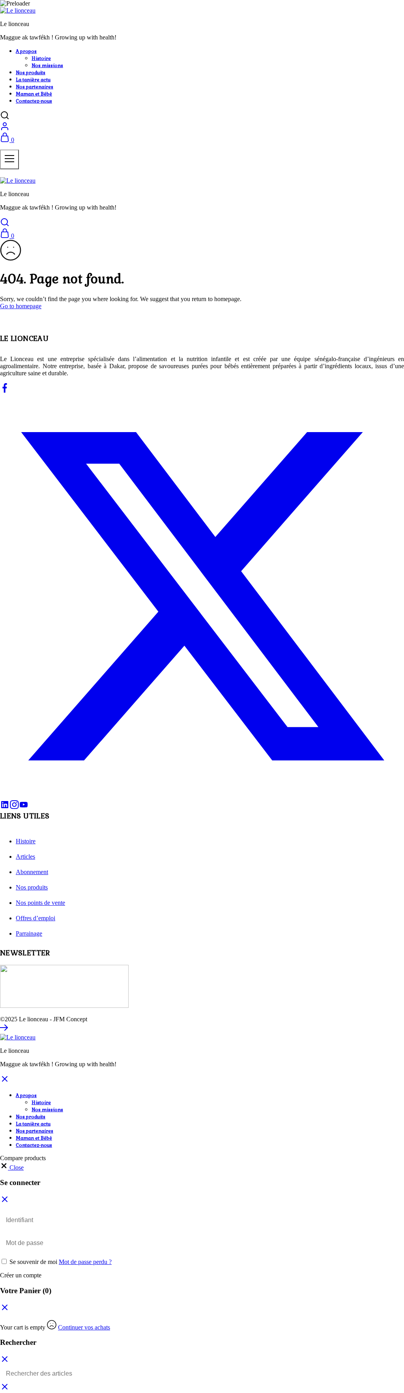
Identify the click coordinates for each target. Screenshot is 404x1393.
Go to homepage (20, 306)
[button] (12, 1167)
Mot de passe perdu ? (85, 1261)
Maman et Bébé (34, 94)
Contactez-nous (34, 101)
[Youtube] (23, 807)
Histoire (41, 58)
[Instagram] (14, 807)
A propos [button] (26, 51)
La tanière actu (33, 80)
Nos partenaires (34, 87)
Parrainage (29, 933)
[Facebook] (4, 390)
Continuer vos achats (84, 1327)
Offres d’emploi (35, 918)
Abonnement (32, 872)
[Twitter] (202, 796)
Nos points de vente (40, 902)
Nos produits (30, 72)
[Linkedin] (4, 807)
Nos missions (47, 65)
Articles (25, 856)
